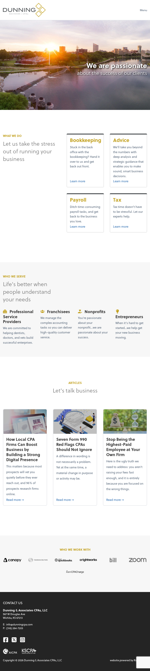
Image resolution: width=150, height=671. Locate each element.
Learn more (85, 181)
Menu (143, 10)
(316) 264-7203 (14, 628)
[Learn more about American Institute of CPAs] (10, 651)
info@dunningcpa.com (19, 624)
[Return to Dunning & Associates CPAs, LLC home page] (24, 10)
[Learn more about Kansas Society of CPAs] (29, 651)
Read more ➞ (25, 499)
